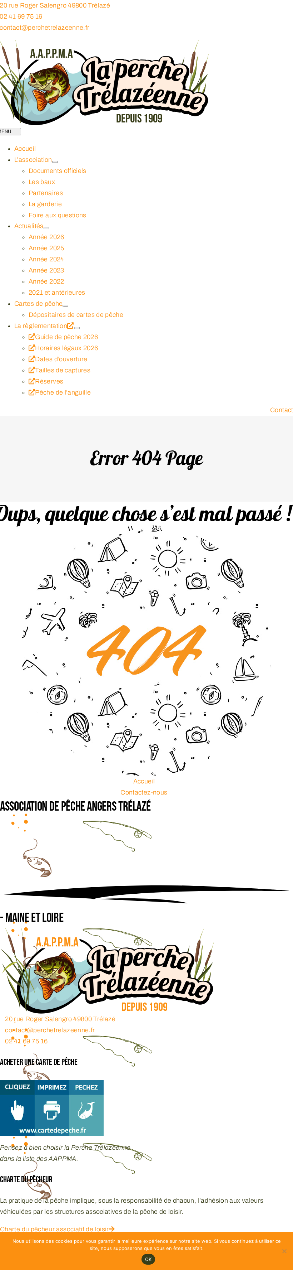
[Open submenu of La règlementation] (77, 328)
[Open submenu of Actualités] (46, 228)
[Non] (284, 1251)
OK (148, 1259)
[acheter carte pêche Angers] (52, 1085)
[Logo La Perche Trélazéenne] (107, 933)
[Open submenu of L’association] (55, 162)
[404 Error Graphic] (146, 530)
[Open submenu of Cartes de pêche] (65, 306)
